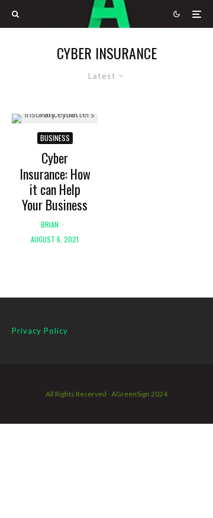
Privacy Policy (40, 330)
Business (55, 138)
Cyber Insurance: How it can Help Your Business (55, 181)
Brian (50, 224)
